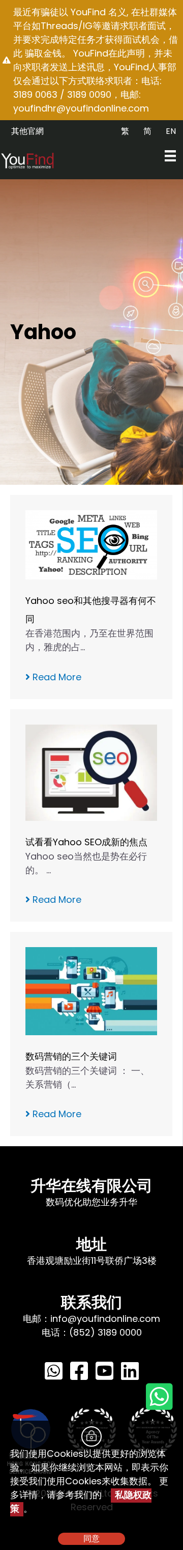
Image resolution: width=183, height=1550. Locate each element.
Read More (55, 677)
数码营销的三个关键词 (71, 1056)
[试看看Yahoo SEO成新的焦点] (91, 771)
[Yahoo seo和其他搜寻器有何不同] (91, 544)
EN (171, 131)
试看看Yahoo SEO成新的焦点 (86, 842)
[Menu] (170, 156)
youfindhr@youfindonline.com (81, 108)
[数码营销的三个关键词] (91, 990)
